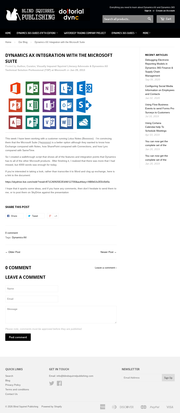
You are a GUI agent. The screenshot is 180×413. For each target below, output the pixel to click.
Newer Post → (109, 252)
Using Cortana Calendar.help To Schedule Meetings (155, 127)
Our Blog (22, 42)
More (146, 32)
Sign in (147, 11)
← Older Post (12, 252)
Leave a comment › (106, 267)
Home (8, 32)
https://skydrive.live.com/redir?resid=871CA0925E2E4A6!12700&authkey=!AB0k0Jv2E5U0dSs (57, 181)
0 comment (11, 232)
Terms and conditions (17, 389)
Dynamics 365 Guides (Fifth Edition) (36, 32)
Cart (168, 19)
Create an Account (165, 11)
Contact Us (11, 394)
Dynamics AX (19, 237)
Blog (7, 380)
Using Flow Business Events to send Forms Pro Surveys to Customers (159, 108)
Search (9, 375)
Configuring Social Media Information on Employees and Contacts (159, 90)
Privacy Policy (13, 384)
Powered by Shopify (51, 406)
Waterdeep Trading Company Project (85, 32)
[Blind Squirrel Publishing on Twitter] (51, 384)
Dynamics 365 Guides (123, 32)
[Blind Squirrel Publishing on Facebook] (59, 384)
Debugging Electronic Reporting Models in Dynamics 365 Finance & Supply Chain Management (159, 67)
